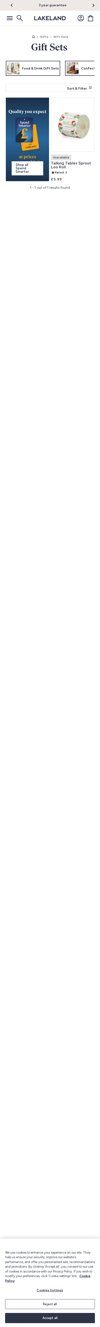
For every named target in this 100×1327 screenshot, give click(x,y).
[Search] (19, 18)
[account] (81, 18)
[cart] (90, 18)
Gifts (44, 37)
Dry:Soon (64, 5)
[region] (50, 1283)
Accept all (50, 1318)
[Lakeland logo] (50, 18)
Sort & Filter (77, 88)
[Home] (33, 37)
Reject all (50, 1304)
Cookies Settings (50, 1290)
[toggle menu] (10, 18)
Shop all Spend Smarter (22, 168)
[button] (14, 5)
